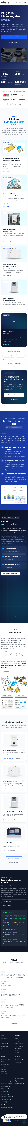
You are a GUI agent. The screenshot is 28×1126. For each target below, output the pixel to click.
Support (3, 1048)
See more (13, 1023)
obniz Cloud (19, 1059)
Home (2, 1035)
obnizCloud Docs (6, 1083)
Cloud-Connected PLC (20, 1043)
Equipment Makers (9, 356)
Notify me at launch (8, 758)
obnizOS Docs (5, 1086)
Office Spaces (6, 359)
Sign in (17, 1081)
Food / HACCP (18, 1038)
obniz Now (18, 1062)
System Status (19, 1083)
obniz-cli (4, 1102)
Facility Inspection (20, 1041)
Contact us (13, 37)
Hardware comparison (13, 858)
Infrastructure (20, 356)
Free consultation (13, 395)
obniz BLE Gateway (6, 1064)
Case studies (14, 399)
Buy (4, 819)
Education (18, 363)
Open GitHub (6, 905)
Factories (9, 363)
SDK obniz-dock (6, 1099)
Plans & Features (19, 1065)
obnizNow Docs (6, 1081)
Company (4, 1043)
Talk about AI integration (10, 573)
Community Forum (7, 1107)
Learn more (6, 671)
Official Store (19, 1078)
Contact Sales (4, 1046)
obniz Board (4, 1067)
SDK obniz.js (5, 1094)
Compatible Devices (6, 1074)
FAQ (3, 1104)
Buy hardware (13, 42)
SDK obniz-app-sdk (7, 1096)
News (3, 1041)
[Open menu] (25, 2)
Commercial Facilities (19, 359)
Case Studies (5, 1038)
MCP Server (5, 1089)
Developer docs (7, 901)
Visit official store (13, 862)
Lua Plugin (4, 1091)
